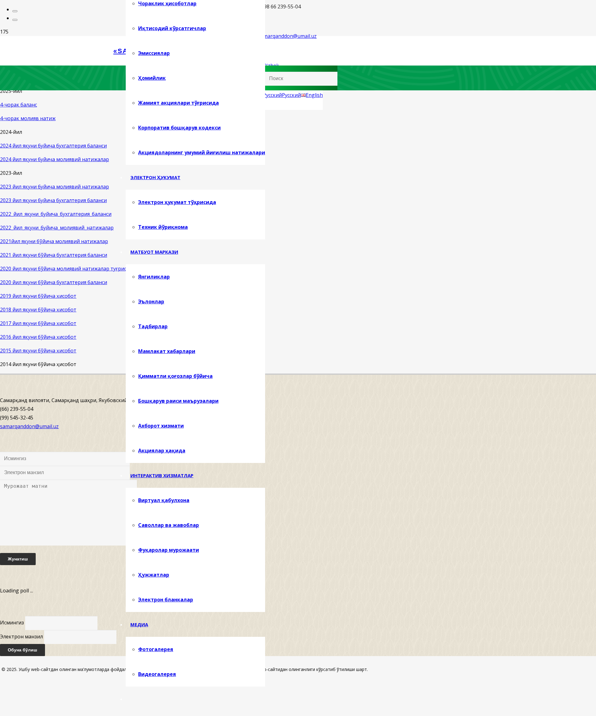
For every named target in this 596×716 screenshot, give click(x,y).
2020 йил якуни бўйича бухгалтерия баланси (53, 282)
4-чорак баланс (18, 104)
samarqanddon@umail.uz (29, 426)
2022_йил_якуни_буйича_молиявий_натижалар (57, 227)
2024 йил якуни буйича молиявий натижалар (54, 159)
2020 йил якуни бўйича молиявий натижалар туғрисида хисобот (78, 268)
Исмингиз (12, 622)
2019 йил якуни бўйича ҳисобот (38, 295)
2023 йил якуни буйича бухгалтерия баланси (53, 200)
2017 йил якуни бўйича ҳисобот (38, 323)
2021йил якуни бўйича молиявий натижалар (54, 241)
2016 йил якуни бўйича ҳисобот (38, 336)
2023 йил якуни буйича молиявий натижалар (54, 186)
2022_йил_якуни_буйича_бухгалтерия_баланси (55, 214)
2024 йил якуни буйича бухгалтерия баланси (53, 145)
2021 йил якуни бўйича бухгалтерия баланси (53, 255)
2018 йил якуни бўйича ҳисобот (38, 309)
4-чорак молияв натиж (28, 118)
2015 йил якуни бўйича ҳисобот (38, 350)
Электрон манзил (21, 636)
